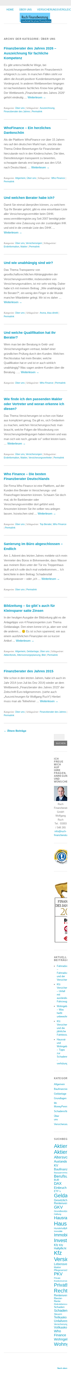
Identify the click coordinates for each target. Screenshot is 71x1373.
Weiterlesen (37, 97)
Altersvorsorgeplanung (29, 655)
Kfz (56, 1245)
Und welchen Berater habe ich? (29, 198)
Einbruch (60, 1188)
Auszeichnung (47, 108)
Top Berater (46, 524)
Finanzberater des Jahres (17, 111)
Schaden (59, 1306)
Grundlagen (60, 1098)
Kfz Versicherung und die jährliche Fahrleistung (64, 1028)
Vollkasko (60, 1327)
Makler (23, 246)
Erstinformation (11, 246)
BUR (56, 1180)
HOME (10, 9)
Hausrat (61, 1217)
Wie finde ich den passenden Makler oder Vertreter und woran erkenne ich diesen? (34, 404)
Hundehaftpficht (62, 1228)
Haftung (57, 1214)
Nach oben (62, 1368)
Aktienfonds (10, 655)
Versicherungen (34, 243)
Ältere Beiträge (15, 730)
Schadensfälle (61, 1111)
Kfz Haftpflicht (60, 1247)
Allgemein (20, 178)
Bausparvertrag (61, 1172)
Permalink (37, 111)
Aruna (43, 313)
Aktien (61, 1146)
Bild (44, 655)
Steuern (58, 1314)
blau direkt (52, 313)
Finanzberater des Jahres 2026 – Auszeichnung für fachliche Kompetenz (30, 53)
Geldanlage (33, 651)
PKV (58, 1274)
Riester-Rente (58, 1300)
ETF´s (57, 1191)
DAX (58, 1183)
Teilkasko (60, 1317)
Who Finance (58, 178)
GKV (58, 1207)
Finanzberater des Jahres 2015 (28, 671)
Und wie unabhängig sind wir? (28, 263)
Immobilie (58, 1231)
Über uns (25, 9)
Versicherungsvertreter (40, 457)
